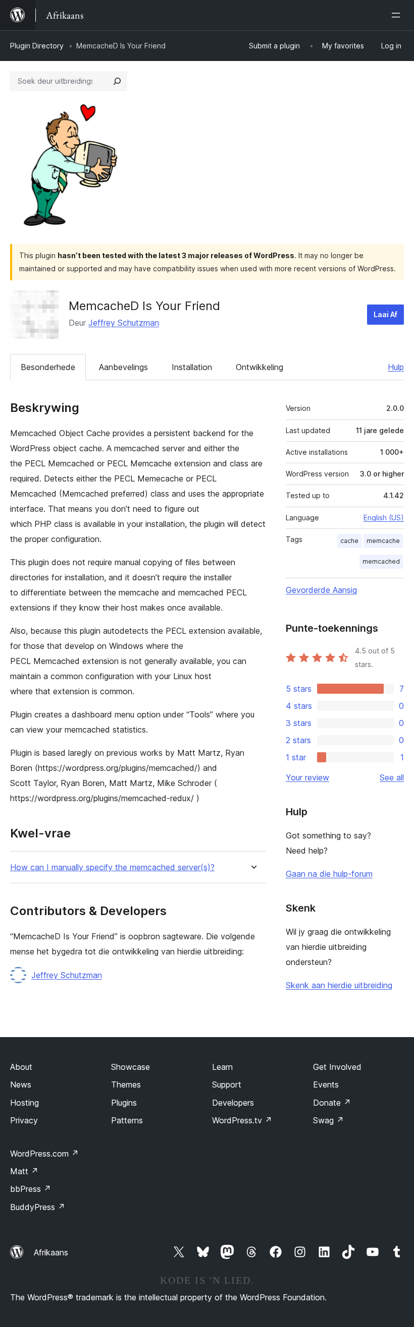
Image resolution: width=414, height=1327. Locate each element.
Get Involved (337, 1067)
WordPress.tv (242, 1120)
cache (349, 541)
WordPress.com (44, 1154)
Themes (126, 1084)
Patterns (127, 1120)
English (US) (384, 517)
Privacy (24, 1120)
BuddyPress (37, 1207)
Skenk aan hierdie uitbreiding (339, 985)
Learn (222, 1067)
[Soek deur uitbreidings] (117, 81)
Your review (307, 777)
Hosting (24, 1103)
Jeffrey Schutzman (123, 323)
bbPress (30, 1189)
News (20, 1084)
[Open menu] (398, 15)
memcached (381, 561)
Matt (24, 1171)
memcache (383, 541)
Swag (328, 1120)
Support (226, 1084)
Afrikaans (51, 1252)
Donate (332, 1103)
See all (392, 777)
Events (326, 1084)
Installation (192, 367)
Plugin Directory (37, 45)
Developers (233, 1103)
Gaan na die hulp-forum (329, 874)
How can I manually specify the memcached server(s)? (112, 867)
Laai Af (385, 314)
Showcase (130, 1067)
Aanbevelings (123, 367)
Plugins (124, 1103)
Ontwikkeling (259, 367)
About (21, 1067)
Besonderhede (48, 367)
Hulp (396, 367)
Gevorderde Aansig (321, 590)
